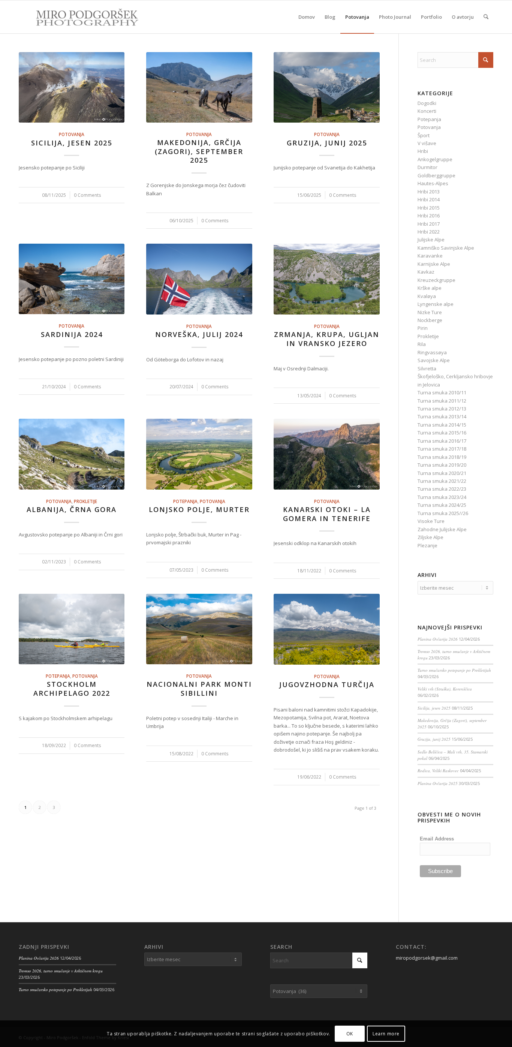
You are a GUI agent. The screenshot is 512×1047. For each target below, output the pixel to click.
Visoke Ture (431, 521)
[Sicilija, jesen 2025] (71, 87)
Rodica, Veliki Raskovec (438, 770)
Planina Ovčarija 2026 (438, 639)
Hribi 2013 (429, 191)
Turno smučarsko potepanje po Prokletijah (454, 670)
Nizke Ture (430, 312)
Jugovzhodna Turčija (326, 684)
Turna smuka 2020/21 (442, 473)
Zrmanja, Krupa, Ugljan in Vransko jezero (326, 339)
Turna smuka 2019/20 (442, 464)
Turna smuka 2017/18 (442, 448)
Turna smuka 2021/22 (442, 481)
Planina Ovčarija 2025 (438, 783)
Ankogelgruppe (435, 159)
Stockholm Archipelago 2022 (71, 689)
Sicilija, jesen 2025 (71, 142)
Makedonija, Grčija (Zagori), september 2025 (199, 151)
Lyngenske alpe (436, 304)
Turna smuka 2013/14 (442, 416)
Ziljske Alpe (430, 537)
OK (349, 1034)
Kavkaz (426, 271)
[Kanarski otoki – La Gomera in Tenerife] (326, 454)
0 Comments (87, 195)
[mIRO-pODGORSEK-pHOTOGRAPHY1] (79, 16)
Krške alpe (430, 288)
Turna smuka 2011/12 (442, 400)
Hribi (423, 151)
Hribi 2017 (429, 223)
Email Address (437, 839)
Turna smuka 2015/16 (442, 432)
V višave (427, 143)
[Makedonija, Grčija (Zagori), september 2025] (199, 87)
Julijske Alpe (431, 239)
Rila (422, 344)
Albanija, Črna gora (72, 509)
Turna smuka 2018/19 (442, 457)
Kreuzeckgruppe (436, 280)
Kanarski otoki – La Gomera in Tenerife (327, 514)
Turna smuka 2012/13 (442, 408)
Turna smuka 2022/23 (442, 488)
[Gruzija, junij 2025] (326, 87)
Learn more (386, 1034)
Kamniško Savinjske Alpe (446, 247)
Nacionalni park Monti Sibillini (199, 689)
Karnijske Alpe (434, 264)
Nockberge (430, 320)
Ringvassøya (432, 352)
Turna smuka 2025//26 (443, 513)
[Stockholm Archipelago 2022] (71, 629)
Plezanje (427, 545)
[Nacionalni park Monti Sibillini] (199, 629)
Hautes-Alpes (433, 183)
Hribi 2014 (429, 199)
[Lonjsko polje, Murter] (199, 454)
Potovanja (71, 134)
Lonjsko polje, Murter (199, 509)
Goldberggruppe (436, 175)
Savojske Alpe (434, 360)
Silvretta (427, 368)
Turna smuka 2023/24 (442, 497)
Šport (424, 135)
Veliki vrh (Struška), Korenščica (445, 689)
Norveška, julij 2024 (199, 334)
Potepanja (185, 501)
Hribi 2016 (429, 215)
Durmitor (427, 167)
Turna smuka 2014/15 (442, 424)
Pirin (423, 328)
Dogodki (427, 103)
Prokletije (85, 501)
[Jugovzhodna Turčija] (326, 629)
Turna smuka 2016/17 (442, 440)
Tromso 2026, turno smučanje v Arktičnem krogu (61, 971)
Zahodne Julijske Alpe (442, 529)
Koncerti (427, 111)
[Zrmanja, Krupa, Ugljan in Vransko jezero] (326, 279)
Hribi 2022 (429, 231)
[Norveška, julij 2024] (199, 279)
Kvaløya (427, 296)
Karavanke (430, 255)
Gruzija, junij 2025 (327, 142)
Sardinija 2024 (72, 334)
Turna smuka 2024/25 (442, 505)
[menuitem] (306, 16)
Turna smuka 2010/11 (442, 392)
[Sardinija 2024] (71, 279)
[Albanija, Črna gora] (71, 454)
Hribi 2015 (429, 207)
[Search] (486, 16)
